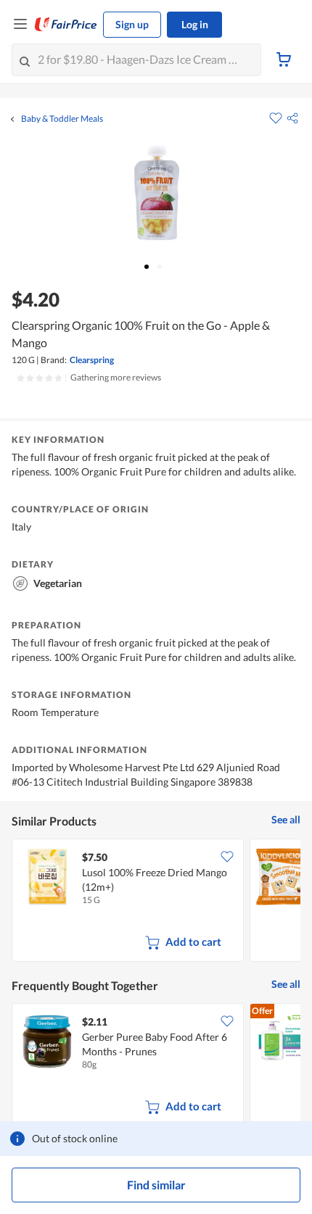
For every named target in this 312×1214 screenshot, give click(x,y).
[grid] (156, 902)
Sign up (132, 24)
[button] (292, 118)
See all (285, 819)
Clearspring (92, 359)
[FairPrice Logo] (66, 24)
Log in (194, 24)
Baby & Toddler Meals (62, 119)
